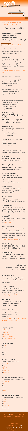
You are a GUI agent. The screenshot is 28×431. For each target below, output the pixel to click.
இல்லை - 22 (6, 372)
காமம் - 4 (5, 388)
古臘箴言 (10, 222)
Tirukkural (16, 239)
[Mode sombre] (23, 15)
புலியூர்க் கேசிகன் (9, 70)
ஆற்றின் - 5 (6, 381)
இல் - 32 (5, 368)
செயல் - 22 (6, 408)
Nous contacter (16, 416)
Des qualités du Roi (9, 338)
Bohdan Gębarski (9, 318)
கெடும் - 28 (6, 370)
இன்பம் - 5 (6, 383)
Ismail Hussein (8, 239)
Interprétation (6, 45)
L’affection (6, 334)
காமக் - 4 (5, 390)
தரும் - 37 (5, 366)
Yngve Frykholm (8, 295)
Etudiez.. (7, 350)
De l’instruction (8, 330)
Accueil (6, 414)
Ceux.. (6, 348)
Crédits (19, 414)
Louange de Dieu (8, 336)
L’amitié (6, 332)
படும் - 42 (5, 363)
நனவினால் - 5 (6, 386)
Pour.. (6, 354)
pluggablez (14, 430)
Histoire (12, 414)
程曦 (5, 222)
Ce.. (6, 346)
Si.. (5, 352)
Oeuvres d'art (16, 45)
